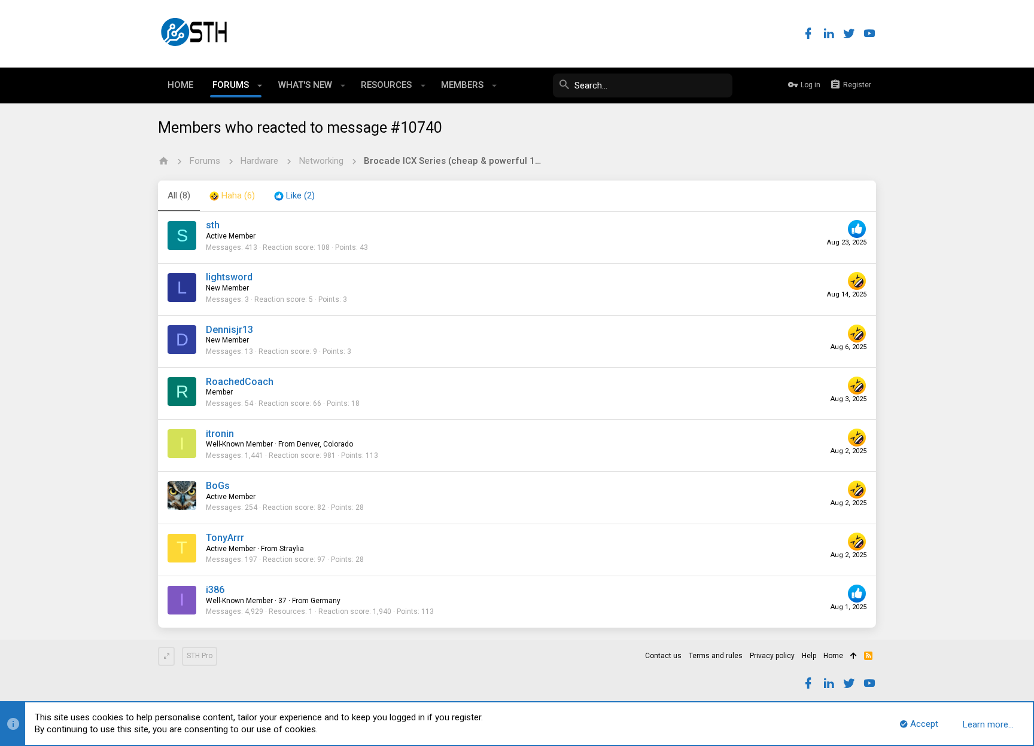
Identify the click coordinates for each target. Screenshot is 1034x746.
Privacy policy (772, 656)
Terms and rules (716, 656)
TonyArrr (225, 537)
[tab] (232, 196)
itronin (220, 433)
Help (809, 656)
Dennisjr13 (229, 329)
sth (213, 225)
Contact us (663, 656)
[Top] (853, 656)
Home (833, 656)
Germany (325, 601)
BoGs (218, 485)
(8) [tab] (179, 195)
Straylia (291, 549)
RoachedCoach (239, 381)
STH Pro (199, 656)
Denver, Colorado (325, 444)
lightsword (229, 277)
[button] (260, 85)
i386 (215, 589)
